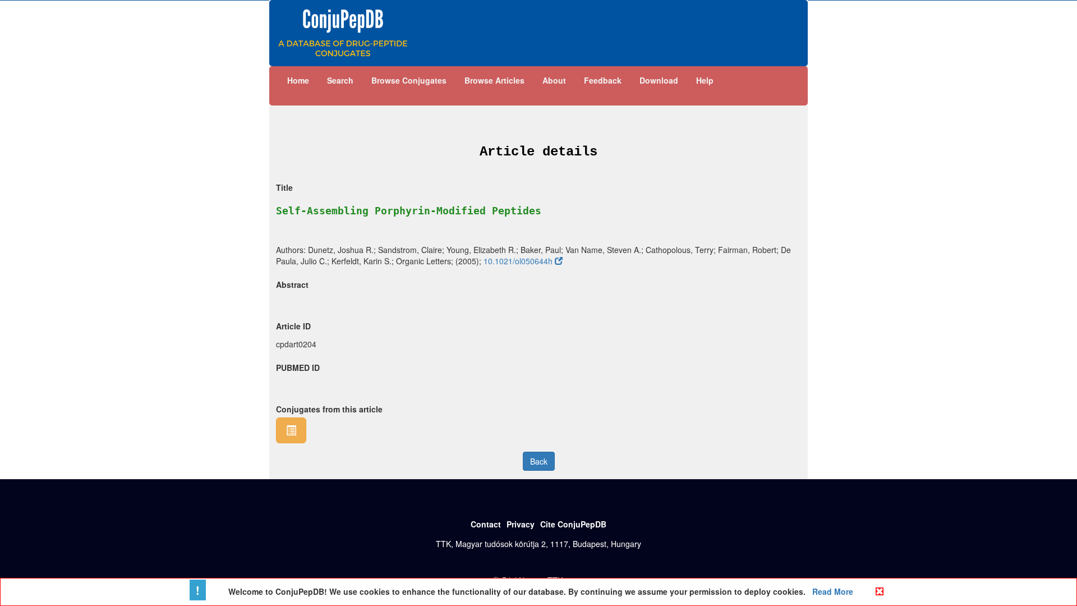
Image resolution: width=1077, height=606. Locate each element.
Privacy (521, 524)
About (554, 80)
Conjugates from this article (329, 409)
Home (298, 80)
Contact (486, 524)
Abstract (292, 284)
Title (284, 187)
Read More (831, 591)
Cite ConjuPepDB (573, 524)
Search (340, 80)
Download (658, 80)
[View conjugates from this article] (291, 430)
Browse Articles (494, 80)
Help (705, 80)
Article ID (293, 326)
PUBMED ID (298, 367)
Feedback (603, 80)
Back (538, 461)
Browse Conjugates (409, 80)
